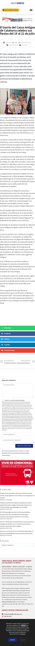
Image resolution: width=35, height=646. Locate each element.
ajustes (23, 634)
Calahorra (11, 45)
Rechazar (22, 640)
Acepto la (14, 400)
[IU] (17, 472)
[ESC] (17, 20)
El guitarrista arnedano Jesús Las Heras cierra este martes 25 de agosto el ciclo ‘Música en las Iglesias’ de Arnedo (17, 495)
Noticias (16, 45)
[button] (31, 10)
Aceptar (12, 640)
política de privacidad (17, 400)
